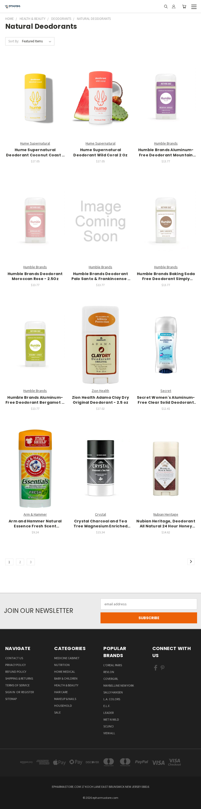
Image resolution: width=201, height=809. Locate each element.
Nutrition (62, 665)
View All (109, 733)
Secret (165, 390)
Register (27, 692)
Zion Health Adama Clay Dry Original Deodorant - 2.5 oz (100, 400)
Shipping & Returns (19, 678)
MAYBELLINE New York (118, 685)
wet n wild (111, 719)
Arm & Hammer (35, 514)
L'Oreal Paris (112, 665)
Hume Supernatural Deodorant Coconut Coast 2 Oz (35, 152)
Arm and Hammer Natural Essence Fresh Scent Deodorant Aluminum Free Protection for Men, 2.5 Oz (35, 524)
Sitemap (11, 699)
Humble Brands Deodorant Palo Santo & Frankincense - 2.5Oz (100, 276)
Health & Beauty (66, 685)
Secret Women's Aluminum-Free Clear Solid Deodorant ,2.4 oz (166, 400)
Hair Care (61, 692)
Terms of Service (17, 685)
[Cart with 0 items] (184, 6)
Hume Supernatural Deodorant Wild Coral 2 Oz (100, 152)
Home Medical (64, 672)
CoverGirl (110, 679)
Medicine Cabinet (67, 658)
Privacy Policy (15, 665)
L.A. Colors (111, 699)
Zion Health (100, 390)
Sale (57, 712)
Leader (108, 713)
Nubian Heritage (165, 514)
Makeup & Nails (65, 699)
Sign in (10, 692)
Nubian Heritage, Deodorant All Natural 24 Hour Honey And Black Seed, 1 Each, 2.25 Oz (165, 524)
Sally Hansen (113, 692)
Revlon (108, 672)
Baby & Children (65, 678)
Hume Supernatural (35, 143)
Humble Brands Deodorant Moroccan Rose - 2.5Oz (35, 276)
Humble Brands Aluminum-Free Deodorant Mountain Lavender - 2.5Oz (166, 152)
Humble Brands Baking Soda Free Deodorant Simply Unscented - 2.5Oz (166, 276)
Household (63, 706)
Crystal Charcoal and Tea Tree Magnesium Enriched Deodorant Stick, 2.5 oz (101, 524)
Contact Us (14, 658)
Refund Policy (15, 672)
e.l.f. (106, 706)
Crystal (100, 514)
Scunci (108, 726)
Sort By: (13, 41)
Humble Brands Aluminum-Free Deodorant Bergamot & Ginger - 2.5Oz (35, 400)
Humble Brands (166, 143)
